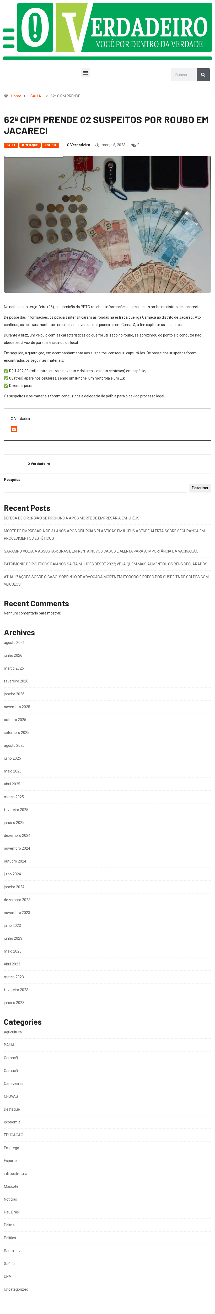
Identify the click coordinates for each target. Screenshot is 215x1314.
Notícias (10, 1199)
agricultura (13, 1032)
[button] (85, 72)
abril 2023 (12, 964)
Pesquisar (13, 480)
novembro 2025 (17, 707)
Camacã (11, 1058)
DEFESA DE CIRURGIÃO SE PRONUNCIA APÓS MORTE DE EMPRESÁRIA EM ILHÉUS (71, 518)
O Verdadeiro (78, 145)
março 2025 (14, 797)
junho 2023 (13, 938)
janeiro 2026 (14, 694)
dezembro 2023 (17, 900)
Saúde (9, 1264)
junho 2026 (13, 655)
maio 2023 (13, 951)
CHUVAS (11, 1096)
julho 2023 (12, 925)
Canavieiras (13, 1083)
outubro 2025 (15, 720)
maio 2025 (13, 771)
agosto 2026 (14, 642)
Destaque (30, 145)
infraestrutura (15, 1173)
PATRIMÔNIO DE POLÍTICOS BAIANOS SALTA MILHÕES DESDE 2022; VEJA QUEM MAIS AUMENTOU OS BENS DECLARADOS (105, 564)
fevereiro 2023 (16, 990)
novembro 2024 (17, 848)
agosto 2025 (14, 745)
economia (12, 1122)
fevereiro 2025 (16, 810)
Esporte (10, 1161)
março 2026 (14, 668)
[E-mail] (14, 429)
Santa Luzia (14, 1251)
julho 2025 (12, 758)
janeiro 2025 (14, 823)
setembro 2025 (16, 732)
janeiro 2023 (14, 1003)
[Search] (203, 74)
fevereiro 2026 (16, 681)
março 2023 (14, 977)
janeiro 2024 (14, 887)
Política (10, 1238)
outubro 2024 (15, 861)
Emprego (11, 1148)
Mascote (11, 1186)
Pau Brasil (12, 1212)
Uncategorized (16, 1289)
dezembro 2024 (17, 835)
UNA (7, 1276)
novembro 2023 (17, 913)
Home (16, 96)
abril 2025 (12, 784)
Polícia (51, 145)
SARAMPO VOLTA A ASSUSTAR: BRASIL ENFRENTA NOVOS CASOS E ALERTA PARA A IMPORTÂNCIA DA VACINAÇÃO (101, 551)
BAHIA (35, 96)
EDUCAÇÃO (13, 1135)
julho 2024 (12, 874)
